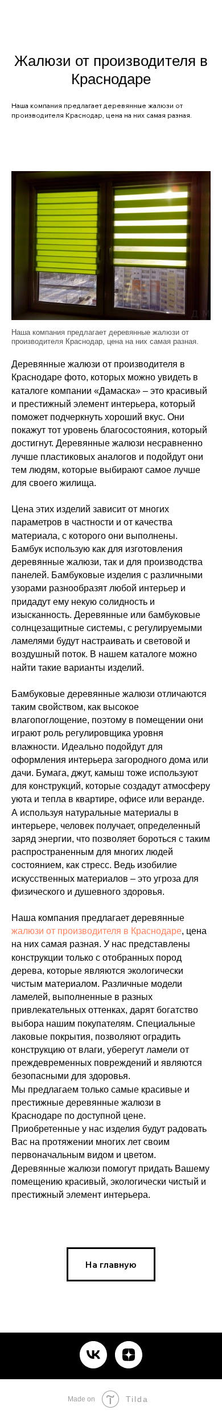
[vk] (93, 1354)
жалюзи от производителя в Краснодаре (96, 931)
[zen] (128, 1354)
